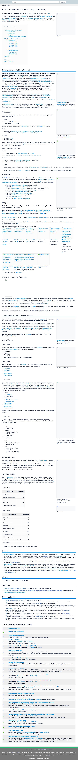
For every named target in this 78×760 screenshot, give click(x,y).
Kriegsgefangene (33, 167)
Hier (18, 752)
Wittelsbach (41, 177)
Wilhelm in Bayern (16, 196)
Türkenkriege (43, 167)
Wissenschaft (47, 222)
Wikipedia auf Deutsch (29, 732)
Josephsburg (5, 78)
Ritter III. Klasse (8, 403)
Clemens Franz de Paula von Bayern (21, 190)
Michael (49, 300)
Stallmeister (33, 133)
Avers (19, 462)
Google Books (65, 613)
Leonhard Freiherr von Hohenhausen (34, 738)
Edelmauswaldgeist (22, 722)
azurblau (18, 298)
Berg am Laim (6, 101)
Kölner (3, 213)
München (43, 97)
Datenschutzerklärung (43, 758)
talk (21, 641)
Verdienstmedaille (8, 408)
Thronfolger (34, 190)
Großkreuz (7, 368)
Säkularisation (39, 104)
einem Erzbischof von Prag (31, 210)
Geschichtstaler (61, 340)
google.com (67, 610)
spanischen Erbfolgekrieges (44, 81)
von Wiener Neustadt (13, 212)
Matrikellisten (10, 477)
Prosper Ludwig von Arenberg (9, 217)
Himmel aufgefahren (22, 144)
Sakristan (39, 131)
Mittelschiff (66, 157)
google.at (38, 603)
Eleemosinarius (33, 131)
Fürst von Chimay (31, 217)
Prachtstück (19, 272)
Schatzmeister (26, 133)
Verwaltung (63, 222)
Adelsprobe (28, 85)
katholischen (13, 88)
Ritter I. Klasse (8, 373)
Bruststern (35, 308)
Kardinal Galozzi (43, 217)
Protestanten (30, 222)
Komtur (6, 372)
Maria (12, 144)
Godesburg (46, 94)
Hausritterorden (34, 15)
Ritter (12, 138)
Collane (4, 244)
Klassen (39, 347)
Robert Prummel (21, 675)
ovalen (71, 298)
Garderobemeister (36, 155)
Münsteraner (11, 213)
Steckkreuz (60, 444)
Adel (13, 80)
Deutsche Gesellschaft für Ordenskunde (30, 565)
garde (21, 170)
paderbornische (6, 215)
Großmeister (7, 177)
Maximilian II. (24, 364)
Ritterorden (23, 16)
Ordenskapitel (23, 126)
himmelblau (16, 306)
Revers (54, 302)
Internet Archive (61, 556)
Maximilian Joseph (16, 195)
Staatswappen (46, 330)
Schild (42, 462)
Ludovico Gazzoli (54, 239)
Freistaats (13, 336)
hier (12, 752)
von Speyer (22, 212)
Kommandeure (15, 122)
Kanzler (19, 131)
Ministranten (27, 160)
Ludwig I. (43, 319)
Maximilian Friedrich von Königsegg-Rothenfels (35, 181)
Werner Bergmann (8, 564)
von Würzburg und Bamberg (41, 212)
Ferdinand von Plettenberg (6, 240)
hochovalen (7, 462)
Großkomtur (7, 370)
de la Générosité (12, 18)
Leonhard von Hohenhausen (29, 266)
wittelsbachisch (18, 15)
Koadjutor (28, 198)
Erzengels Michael (12, 86)
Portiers (18, 162)
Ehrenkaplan (25, 131)
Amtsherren (14, 131)
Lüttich (32, 97)
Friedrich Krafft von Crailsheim (44, 387)
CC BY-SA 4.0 (29, 687)
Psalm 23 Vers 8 (41, 303)
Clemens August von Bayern (19, 187)
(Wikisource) (12, 572)
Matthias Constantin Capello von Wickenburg (7, 267)
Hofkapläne (19, 160)
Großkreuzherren (40, 126)
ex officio (41, 179)
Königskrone (44, 460)
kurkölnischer (26, 15)
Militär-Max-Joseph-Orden (31, 328)
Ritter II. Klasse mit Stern (12, 400)
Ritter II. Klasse (8, 375)
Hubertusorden (9, 328)
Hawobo (19, 732)
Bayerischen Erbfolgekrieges (9, 182)
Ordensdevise (12, 300)
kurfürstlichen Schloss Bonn (64, 137)
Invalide (27, 170)
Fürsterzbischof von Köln (40, 77)
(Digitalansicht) (15, 562)
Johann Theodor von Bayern (19, 188)
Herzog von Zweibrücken (26, 193)
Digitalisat (45, 556)
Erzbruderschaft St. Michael (38, 78)
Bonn (10, 97)
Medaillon (12, 462)
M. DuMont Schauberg (62, 570)
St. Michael (52, 100)
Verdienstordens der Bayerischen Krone (21, 383)
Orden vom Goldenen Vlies (45, 16)
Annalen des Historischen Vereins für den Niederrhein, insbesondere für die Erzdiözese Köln (51, 569)
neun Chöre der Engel (33, 80)
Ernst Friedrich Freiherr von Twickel (17, 699)
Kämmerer (39, 133)
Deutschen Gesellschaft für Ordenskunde (14, 592)
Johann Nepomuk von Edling (19, 266)
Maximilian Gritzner (9, 554)
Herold (18, 155)
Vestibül (59, 157)
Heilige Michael (27, 462)
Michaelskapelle (61, 104)
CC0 (52, 652)
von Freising (28, 212)
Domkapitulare (18, 213)
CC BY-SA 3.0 (33, 675)
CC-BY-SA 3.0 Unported (47, 749)
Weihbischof (30, 699)
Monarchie (28, 334)
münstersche (41, 213)
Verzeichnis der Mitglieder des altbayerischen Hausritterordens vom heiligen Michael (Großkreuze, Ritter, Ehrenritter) (33, 590)
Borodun (19, 641)
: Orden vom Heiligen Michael (15, 588)
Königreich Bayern (6, 20)
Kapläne (32, 153)
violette (34, 306)
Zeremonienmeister (22, 153)
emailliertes (24, 298)
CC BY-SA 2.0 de (44, 732)
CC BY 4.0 (29, 641)
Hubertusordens (66, 252)
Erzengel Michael (61, 102)
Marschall (19, 133)
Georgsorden (19, 328)
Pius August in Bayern (19, 198)
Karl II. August (15, 193)
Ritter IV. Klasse (8, 404)
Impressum (32, 758)
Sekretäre (26, 155)
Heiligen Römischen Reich (35, 18)
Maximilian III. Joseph (21, 191)
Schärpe (6, 308)
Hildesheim (38, 699)
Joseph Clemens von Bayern (25, 77)
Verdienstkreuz (8, 406)
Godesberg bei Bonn (7, 95)
